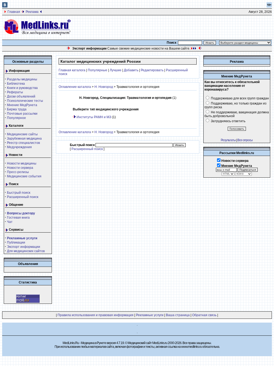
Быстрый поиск (18, 193)
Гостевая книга (18, 217)
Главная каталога (72, 70)
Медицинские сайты (22, 134)
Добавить (131, 70)
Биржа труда (16, 109)
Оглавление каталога (75, 87)
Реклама (32, 12)
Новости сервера (20, 168)
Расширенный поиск (22, 197)
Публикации (16, 242)
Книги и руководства (22, 88)
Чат (10, 222)
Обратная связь (204, 315)
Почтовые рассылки (22, 113)
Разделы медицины (22, 79)
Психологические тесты (25, 101)
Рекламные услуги (149, 315)
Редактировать (152, 70)
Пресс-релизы (18, 172)
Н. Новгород (103, 87)
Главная (13, 12)
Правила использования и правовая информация (96, 315)
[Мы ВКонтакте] (4, 6)
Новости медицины (21, 163)
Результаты (228, 140)
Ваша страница (178, 315)
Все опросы (245, 140)
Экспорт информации (23, 247)
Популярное (16, 118)
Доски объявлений (21, 96)
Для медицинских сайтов (26, 251)
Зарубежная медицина (24, 138)
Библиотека (16, 83)
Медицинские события (24, 176)
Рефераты (15, 92)
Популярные (97, 70)
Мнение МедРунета (22, 105)
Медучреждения (19, 147)
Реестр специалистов (23, 143)
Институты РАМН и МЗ (94, 117)
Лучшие (115, 70)
